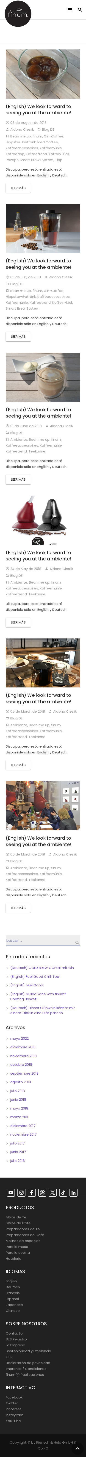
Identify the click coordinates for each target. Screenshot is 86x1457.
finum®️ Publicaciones (25, 1374)
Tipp (58, 159)
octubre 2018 (21, 1064)
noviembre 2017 (23, 1134)
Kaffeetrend (36, 154)
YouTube (13, 1420)
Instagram (14, 1415)
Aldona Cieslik (22, 129)
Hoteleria (13, 1258)
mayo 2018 (19, 1108)
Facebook (14, 1397)
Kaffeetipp (15, 154)
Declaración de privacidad (28, 1362)
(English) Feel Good (26, 985)
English (11, 1281)
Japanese (14, 1304)
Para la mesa (17, 1246)
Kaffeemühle (51, 148)
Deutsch (13, 1287)
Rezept (12, 159)
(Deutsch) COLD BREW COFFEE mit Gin (42, 967)
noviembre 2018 (23, 1056)
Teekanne (36, 451)
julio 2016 (17, 1160)
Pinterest (13, 1409)
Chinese (13, 1310)
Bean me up (20, 136)
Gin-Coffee (54, 136)
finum (37, 136)
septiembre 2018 (24, 1073)
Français (13, 1293)
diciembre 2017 (23, 1125)
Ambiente (18, 439)
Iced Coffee (47, 142)
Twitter (12, 1403)
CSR (9, 1356)
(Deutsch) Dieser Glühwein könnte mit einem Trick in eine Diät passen (42, 1010)
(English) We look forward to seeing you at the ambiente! (38, 109)
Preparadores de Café (25, 1234)
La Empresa (15, 1345)
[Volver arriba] (77, 1448)
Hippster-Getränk (21, 142)
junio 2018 (18, 1099)
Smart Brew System (36, 159)
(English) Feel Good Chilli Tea (34, 976)
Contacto (14, 1333)
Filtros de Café (18, 1223)
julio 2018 (17, 1090)
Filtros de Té (16, 1217)
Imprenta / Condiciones (26, 1368)
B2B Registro (16, 1339)
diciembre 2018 (23, 1047)
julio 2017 (17, 1143)
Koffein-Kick (59, 154)
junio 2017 (18, 1151)
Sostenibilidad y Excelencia (28, 1351)
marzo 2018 (19, 1117)
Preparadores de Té (23, 1229)
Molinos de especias (23, 1240)
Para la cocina (18, 1252)
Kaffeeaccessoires (22, 148)
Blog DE (48, 129)
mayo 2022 (19, 1038)
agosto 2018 (20, 1082)
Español (12, 1298)
